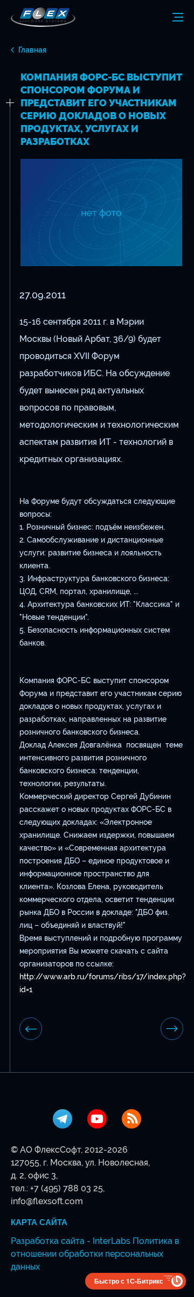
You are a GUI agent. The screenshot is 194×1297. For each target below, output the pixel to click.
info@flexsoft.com (47, 1201)
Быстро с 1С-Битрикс (128, 1281)
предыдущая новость (30, 1028)
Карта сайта (39, 1222)
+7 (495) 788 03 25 (66, 1188)
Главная (32, 50)
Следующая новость (172, 1028)
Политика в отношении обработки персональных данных (95, 1254)
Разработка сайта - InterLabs (70, 1241)
